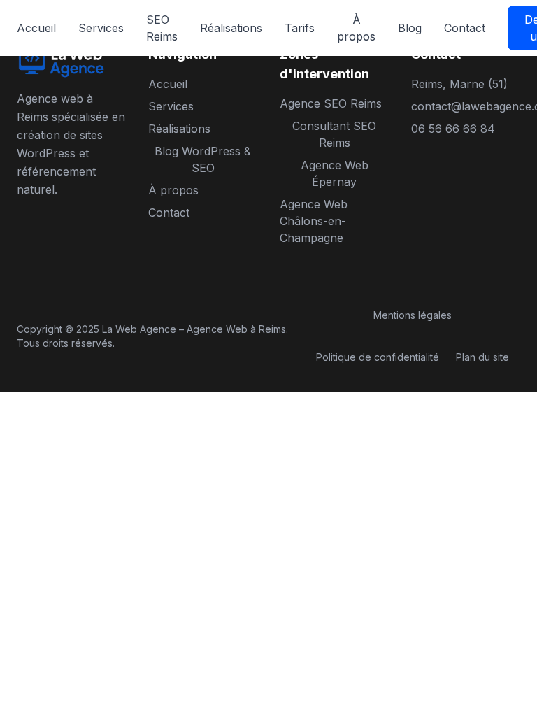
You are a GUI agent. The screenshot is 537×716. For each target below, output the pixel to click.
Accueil (36, 28)
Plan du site (482, 357)
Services (101, 28)
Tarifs (300, 28)
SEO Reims (162, 28)
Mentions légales (412, 315)
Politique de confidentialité (377, 357)
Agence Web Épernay (334, 173)
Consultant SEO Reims (334, 134)
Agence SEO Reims (331, 103)
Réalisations (231, 28)
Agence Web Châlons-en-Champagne (314, 221)
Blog (410, 28)
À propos (356, 28)
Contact (464, 28)
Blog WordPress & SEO (203, 159)
